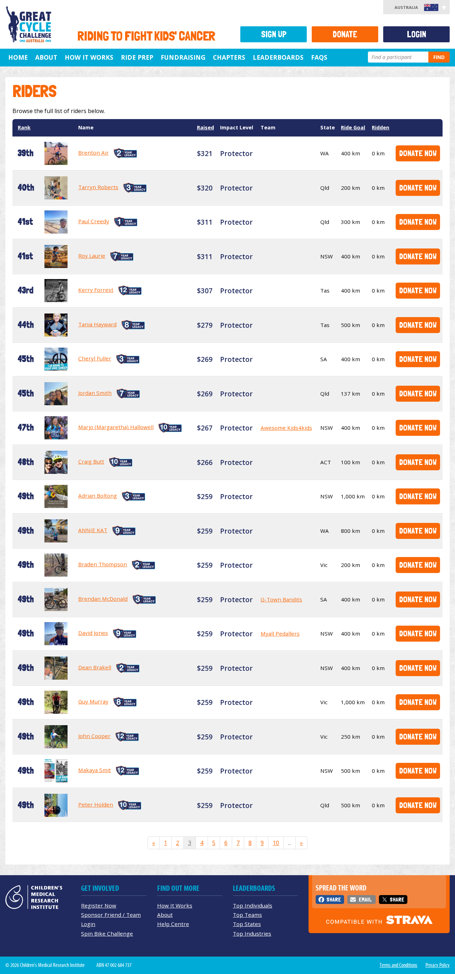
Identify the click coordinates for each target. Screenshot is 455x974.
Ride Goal (353, 127)
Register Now (98, 905)
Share (333, 899)
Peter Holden (95, 804)
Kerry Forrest (95, 289)
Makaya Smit (94, 770)
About (46, 57)
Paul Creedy (93, 221)
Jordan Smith (95, 392)
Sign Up (274, 34)
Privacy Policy (437, 965)
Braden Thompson (102, 564)
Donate (345, 34)
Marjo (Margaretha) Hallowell (116, 426)
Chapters (229, 57)
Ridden (380, 127)
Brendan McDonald (103, 598)
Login (416, 34)
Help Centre (173, 923)
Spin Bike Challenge (107, 933)
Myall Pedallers (280, 633)
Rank (24, 127)
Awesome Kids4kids (286, 427)
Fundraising (183, 57)
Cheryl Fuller (94, 358)
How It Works (174, 905)
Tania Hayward (97, 324)
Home (18, 57)
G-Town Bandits (281, 599)
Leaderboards (278, 57)
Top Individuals (252, 905)
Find (439, 57)
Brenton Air (93, 152)
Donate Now (418, 153)
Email (365, 899)
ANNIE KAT (92, 530)
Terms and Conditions (398, 965)
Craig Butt (91, 461)
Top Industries (252, 933)
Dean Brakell (94, 667)
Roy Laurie (91, 255)
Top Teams (247, 914)
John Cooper (94, 735)
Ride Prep (137, 57)
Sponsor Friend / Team (111, 914)
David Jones (93, 632)
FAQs (319, 57)
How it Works (89, 57)
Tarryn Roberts (98, 187)
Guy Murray (93, 701)
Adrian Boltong (97, 495)
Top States (247, 923)
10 (276, 843)
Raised (205, 127)
